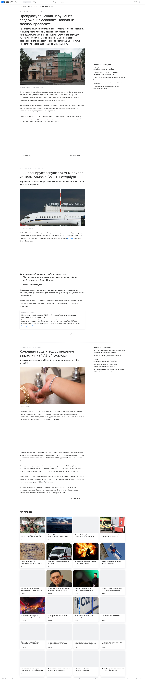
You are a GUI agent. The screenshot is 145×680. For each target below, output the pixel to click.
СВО (36, 6)
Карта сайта (139, 678)
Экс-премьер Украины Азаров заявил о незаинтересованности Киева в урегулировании (106, 365)
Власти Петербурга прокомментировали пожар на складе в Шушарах (107, 356)
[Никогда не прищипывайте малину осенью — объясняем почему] (32, 582)
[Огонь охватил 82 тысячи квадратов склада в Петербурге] (32, 609)
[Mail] (2, 2)
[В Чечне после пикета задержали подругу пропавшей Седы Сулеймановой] (59, 663)
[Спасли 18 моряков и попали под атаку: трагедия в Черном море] (59, 529)
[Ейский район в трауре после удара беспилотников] (59, 609)
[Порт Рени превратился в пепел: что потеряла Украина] (86, 555)
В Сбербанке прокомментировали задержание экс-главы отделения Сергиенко (109, 68)
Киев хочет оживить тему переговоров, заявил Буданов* (109, 82)
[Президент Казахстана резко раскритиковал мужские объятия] (32, 663)
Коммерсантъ (35, 11)
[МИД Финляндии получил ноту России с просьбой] (112, 555)
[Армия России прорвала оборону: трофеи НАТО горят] (59, 636)
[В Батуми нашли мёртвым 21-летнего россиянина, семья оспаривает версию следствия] (112, 609)
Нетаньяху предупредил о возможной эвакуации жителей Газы (106, 87)
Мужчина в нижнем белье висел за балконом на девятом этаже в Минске (108, 370)
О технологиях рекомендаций (86, 678)
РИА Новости (33, 168)
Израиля (70, 238)
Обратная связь (131, 678)
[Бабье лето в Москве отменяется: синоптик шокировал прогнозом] (86, 663)
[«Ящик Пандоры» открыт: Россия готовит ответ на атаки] (112, 663)
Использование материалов (119, 678)
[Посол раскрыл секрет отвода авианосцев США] (112, 636)
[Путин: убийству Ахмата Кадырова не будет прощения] (86, 529)
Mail (3, 678)
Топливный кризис (47, 6)
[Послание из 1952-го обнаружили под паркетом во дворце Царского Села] (32, 555)
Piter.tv (30, 347)
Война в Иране (27, 6)
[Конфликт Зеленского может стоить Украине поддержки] (86, 582)
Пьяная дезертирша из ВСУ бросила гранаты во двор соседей (109, 78)
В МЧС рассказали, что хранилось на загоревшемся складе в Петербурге (105, 360)
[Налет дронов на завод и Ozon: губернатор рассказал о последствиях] (112, 529)
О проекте (75, 678)
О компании (8, 678)
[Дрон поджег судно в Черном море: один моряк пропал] (32, 636)
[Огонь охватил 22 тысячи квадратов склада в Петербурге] (86, 636)
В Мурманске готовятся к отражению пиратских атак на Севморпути (105, 73)
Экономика (44, 11)
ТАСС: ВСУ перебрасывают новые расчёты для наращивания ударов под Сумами (109, 351)
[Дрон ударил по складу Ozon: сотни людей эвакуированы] (86, 609)
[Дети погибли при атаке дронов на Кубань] (59, 555)
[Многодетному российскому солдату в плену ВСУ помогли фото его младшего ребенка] (32, 529)
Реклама (14, 678)
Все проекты (21, 678)
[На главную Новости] (8, 2)
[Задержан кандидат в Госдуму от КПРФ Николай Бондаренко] (112, 582)
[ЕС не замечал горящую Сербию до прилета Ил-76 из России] (59, 582)
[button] (52, 66)
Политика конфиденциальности (102, 678)
